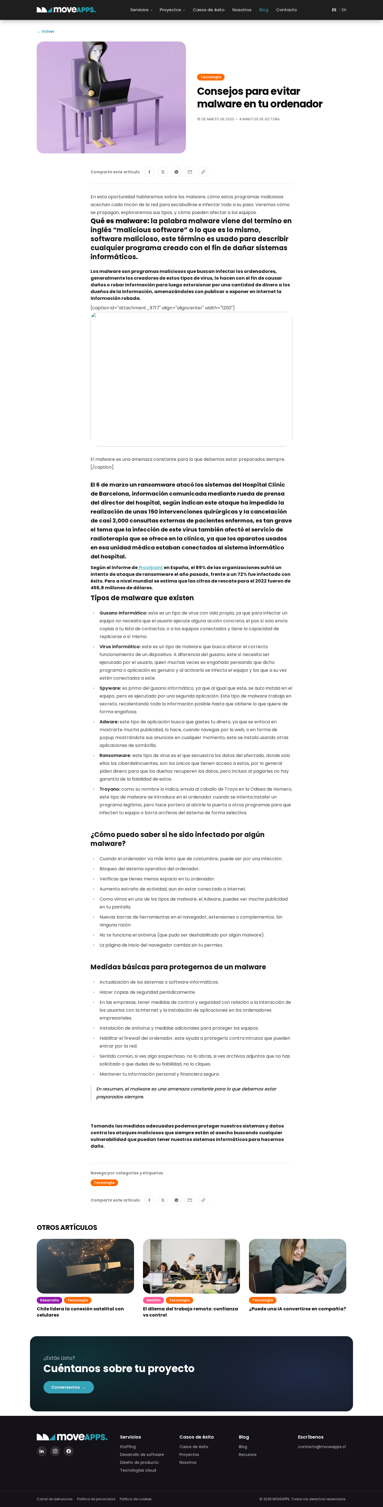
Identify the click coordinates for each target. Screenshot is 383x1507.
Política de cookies (136, 1499)
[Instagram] (55, 1451)
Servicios (139, 10)
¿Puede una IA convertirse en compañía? (297, 1309)
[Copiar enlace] (203, 172)
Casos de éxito (209, 10)
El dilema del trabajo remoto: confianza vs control (190, 1312)
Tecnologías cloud (138, 1470)
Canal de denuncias (55, 1499)
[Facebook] (69, 1451)
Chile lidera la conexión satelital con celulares (80, 1312)
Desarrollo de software (142, 1454)
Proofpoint (150, 567)
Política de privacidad (96, 1499)
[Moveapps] (66, 10)
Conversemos (68, 1387)
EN (344, 10)
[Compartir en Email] (190, 172)
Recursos (248, 1454)
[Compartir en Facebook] (149, 172)
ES (334, 10)
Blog (263, 10)
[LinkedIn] (42, 1451)
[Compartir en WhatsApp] (176, 172)
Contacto (286, 10)
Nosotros (242, 10)
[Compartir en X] (163, 172)
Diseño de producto (139, 1462)
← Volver (46, 31)
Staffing (128, 1447)
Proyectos (170, 10)
